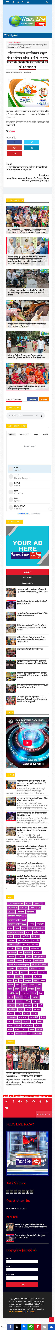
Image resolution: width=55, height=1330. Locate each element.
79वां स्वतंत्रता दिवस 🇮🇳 (15, 904)
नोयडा (24, 985)
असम (17, 928)
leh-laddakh (12, 908)
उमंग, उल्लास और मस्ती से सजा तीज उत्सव (30, 649)
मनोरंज (19, 1001)
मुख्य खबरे (28, 1005)
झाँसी (9, 973)
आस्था (17, 936)
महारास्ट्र (11, 1005)
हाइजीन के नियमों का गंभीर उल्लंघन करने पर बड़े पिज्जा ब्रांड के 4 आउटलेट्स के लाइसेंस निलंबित (32, 662)
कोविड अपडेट (12, 952)
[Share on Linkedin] (31, 148)
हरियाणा (10, 1033)
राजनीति (28, 1009)
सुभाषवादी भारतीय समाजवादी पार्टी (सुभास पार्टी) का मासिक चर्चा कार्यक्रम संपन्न (32, 614)
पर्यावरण (17, 989)
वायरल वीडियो (34, 1017)
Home (10, 43)
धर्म (21, 981)
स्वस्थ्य (17, 1029)
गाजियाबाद (37, 952)
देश (16, 981)
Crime (28, 904)
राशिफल (10, 1013)
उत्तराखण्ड (35, 944)
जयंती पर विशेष (22, 969)
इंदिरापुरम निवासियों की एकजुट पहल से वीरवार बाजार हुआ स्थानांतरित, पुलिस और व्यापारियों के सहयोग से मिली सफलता (26, 356)
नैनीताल (10, 985)
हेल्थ (29, 1033)
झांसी (16, 973)
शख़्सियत (26, 1021)
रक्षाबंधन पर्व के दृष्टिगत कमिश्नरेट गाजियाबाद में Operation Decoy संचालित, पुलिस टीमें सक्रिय (32, 590)
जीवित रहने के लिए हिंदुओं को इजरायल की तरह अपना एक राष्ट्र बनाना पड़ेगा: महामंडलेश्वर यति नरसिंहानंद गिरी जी (31, 639)
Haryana (37, 904)
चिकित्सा (10, 960)
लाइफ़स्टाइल (22, 1017)
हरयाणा (39, 1029)
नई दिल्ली (28, 981)
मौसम (21, 1009)
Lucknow (23, 908)
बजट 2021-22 (13, 993)
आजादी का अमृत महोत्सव (36, 928)
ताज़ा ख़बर (37, 977)
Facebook (32, 399)
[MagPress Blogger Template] (27, 18)
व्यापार (10, 1021)
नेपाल (35, 981)
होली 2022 (37, 1033)
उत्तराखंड (25, 944)
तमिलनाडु (19, 977)
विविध (43, 1017)
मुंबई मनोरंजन (12, 1009)
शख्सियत (17, 1021)
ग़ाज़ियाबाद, (29, 72)
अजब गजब (20, 912)
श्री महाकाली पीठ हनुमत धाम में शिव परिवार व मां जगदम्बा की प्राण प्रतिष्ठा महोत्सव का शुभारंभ (26, 387)
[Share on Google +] (14, 148)
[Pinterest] (37, 1327)
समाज (40, 1021)
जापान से (32, 969)
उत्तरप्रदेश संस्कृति (13, 944)
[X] (17, 1327)
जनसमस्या (28, 960)
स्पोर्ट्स (10, 1029)
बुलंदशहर (18, 997)
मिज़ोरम (19, 1005)
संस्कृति (18, 1025)
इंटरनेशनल (35, 936)
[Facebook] (10, 1327)
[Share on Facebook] (14, 142)
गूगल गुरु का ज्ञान (39, 956)
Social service (35, 908)
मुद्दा (35, 1005)
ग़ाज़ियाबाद (17, 43)
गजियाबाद (28, 952)
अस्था (23, 928)
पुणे (24, 989)
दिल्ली (10, 981)
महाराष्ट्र (35, 1001)
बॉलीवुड (27, 997)
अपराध (10, 928)
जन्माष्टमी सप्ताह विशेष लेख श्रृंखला (18, 964)
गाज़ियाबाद (11, 956)
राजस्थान (37, 1009)
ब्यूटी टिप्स (35, 997)
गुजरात (29, 956)
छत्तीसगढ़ (19, 960)
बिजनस (34, 993)
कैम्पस (26, 948)
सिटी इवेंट (38, 1025)
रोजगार (26, 1013)
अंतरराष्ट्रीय (30, 912)
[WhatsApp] (31, 1327)
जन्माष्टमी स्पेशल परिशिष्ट (39, 964)
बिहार (40, 993)
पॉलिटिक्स (31, 989)
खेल (20, 952)
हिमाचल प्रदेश (20, 1033)
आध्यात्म (28, 932)
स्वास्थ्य (32, 1029)
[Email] (44, 1327)
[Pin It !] (14, 153)
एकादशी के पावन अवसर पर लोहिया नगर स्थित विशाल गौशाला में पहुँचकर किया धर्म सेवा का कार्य (27, 325)
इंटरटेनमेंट (26, 936)
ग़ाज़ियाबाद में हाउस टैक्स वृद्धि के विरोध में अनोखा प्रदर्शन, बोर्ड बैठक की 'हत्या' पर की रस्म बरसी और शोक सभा (32, 675)
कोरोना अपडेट (35, 948)
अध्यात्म (31, 924)
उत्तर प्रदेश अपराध (23, 940)
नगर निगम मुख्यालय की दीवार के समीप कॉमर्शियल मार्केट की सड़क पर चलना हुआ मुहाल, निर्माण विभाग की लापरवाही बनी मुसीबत (26, 292)
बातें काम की (24, 993)
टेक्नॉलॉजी (24, 973)
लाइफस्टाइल (12, 1017)
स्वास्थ (24, 1029)
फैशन (38, 989)
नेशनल (43, 981)
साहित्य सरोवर (28, 1025)
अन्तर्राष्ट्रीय (40, 924)
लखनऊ (34, 1013)
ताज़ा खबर (28, 977)
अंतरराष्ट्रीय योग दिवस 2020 (17, 916)
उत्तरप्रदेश (36, 940)
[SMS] (24, 1327)
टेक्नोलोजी (43, 973)
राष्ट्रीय (18, 1013)
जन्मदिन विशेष (39, 960)
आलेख (10, 936)
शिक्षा (33, 1021)
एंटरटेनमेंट (11, 948)
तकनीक (10, 977)
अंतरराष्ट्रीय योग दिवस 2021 (17, 920)
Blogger (44, 399)
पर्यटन (10, 989)
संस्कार (10, 1025)
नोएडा (17, 985)
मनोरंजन (27, 1001)
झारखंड (41, 969)
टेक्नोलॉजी (33, 973)
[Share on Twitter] (31, 142)
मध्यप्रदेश (11, 1001)
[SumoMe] (51, 1327)
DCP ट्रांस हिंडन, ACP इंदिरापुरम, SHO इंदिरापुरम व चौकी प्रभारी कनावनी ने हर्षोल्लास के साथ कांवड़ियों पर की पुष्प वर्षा (27, 231)
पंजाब (39, 985)
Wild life (11, 912)
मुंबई (40, 1005)
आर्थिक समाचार (38, 932)
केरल (19, 948)
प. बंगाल (32, 985)
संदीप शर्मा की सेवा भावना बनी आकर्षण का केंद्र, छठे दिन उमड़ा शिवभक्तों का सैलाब (32, 686)
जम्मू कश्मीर (11, 969)
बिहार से (10, 997)
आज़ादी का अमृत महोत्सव (15, 932)
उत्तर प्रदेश (11, 940)
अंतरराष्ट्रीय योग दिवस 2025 (17, 924)
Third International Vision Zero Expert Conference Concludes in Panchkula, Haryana (32, 627)
